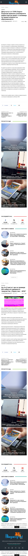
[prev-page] (2, 210)
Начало (2, 7)
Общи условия (17, 553)
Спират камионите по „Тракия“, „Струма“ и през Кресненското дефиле (14, 177)
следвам (14, 219)
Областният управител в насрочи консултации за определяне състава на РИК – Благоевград (14, 148)
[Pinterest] (15, 548)
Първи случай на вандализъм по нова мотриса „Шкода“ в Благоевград (18, 272)
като (5, 219)
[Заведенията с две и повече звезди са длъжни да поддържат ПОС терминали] (14, 193)
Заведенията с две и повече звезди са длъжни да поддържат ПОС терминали (14, 205)
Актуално (13, 174)
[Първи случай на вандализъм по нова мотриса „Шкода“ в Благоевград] (5, 271)
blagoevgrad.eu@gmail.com (14, 544)
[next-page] (4, 210)
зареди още (13, 277)
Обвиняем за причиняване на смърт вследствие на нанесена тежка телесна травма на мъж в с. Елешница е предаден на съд (18, 262)
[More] (19, 105)
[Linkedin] (12, 548)
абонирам (22, 219)
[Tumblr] (19, 548)
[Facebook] (5, 548)
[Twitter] (22, 548)
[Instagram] (9, 548)
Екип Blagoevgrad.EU (7, 21)
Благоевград (14, 145)
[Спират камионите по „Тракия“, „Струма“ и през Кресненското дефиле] (14, 165)
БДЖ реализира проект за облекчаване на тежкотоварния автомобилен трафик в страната (7, 114)
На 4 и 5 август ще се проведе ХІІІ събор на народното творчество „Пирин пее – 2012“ (21, 114)
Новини (6, 7)
